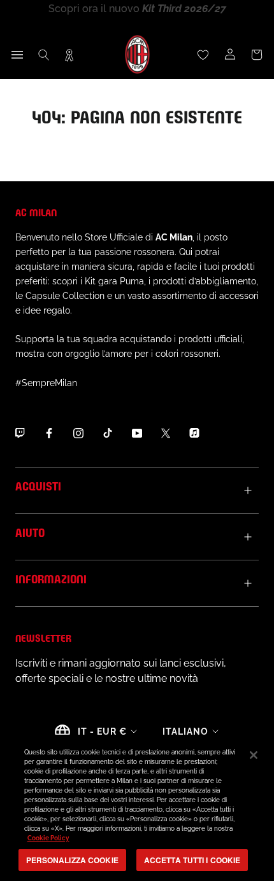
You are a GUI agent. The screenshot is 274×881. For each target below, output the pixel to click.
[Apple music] (194, 433)
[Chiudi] (254, 755)
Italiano (185, 731)
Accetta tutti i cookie (192, 860)
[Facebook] (49, 433)
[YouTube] (137, 433)
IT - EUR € (102, 731)
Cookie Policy (48, 838)
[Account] (230, 55)
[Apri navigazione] (17, 54)
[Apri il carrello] (257, 54)
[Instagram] (78, 433)
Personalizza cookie (72, 860)
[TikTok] (108, 433)
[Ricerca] (44, 55)
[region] (137, 808)
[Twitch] (20, 433)
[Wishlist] (203, 54)
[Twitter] (165, 433)
